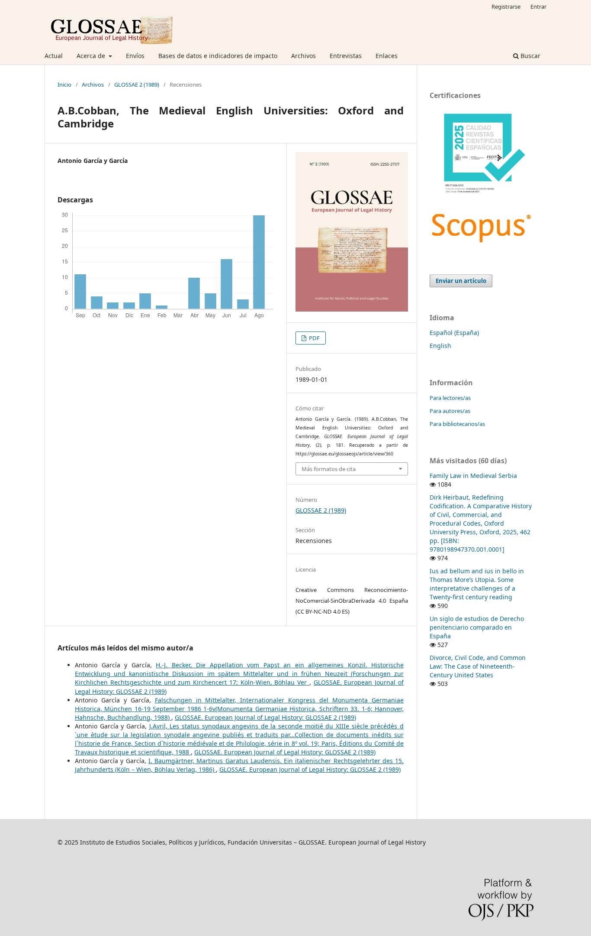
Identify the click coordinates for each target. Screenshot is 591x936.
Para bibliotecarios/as (457, 424)
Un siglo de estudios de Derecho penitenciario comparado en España (477, 627)
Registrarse (505, 6)
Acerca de (92, 56)
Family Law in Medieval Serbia (473, 475)
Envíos (135, 56)
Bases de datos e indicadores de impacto (217, 56)
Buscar (529, 56)
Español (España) (454, 332)
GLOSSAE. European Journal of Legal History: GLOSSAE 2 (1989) (265, 717)
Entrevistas (346, 56)
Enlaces (387, 56)
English (440, 345)
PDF (314, 338)
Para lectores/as (450, 398)
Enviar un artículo (461, 281)
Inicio (64, 84)
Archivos (303, 56)
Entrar (538, 6)
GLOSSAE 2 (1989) (136, 84)
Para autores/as (450, 411)
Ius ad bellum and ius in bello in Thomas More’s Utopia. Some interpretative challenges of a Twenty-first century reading (477, 584)
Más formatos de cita (329, 469)
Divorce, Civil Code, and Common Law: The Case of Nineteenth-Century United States (478, 666)
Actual (54, 56)
